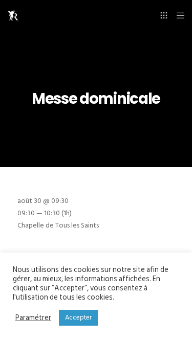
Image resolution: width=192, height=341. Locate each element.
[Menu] (177, 15)
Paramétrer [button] (33, 318)
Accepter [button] (78, 317)
